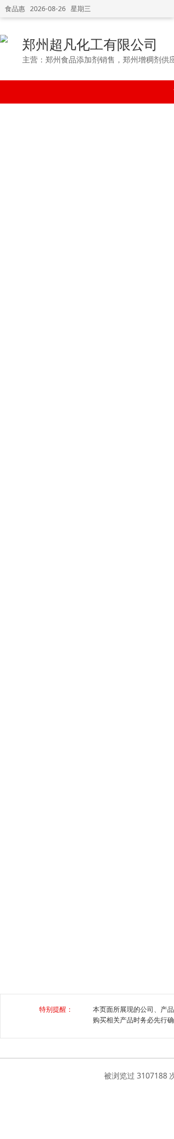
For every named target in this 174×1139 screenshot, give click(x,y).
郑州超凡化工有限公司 (90, 44)
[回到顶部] (161, 1126)
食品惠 (15, 8)
